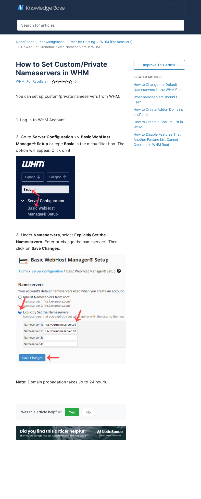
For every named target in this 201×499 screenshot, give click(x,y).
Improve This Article (159, 65)
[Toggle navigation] (178, 8)
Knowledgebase (51, 42)
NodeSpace (25, 42)
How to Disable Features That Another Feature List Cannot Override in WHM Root (157, 139)
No (88, 412)
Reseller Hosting (82, 42)
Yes (72, 412)
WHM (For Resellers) (116, 42)
